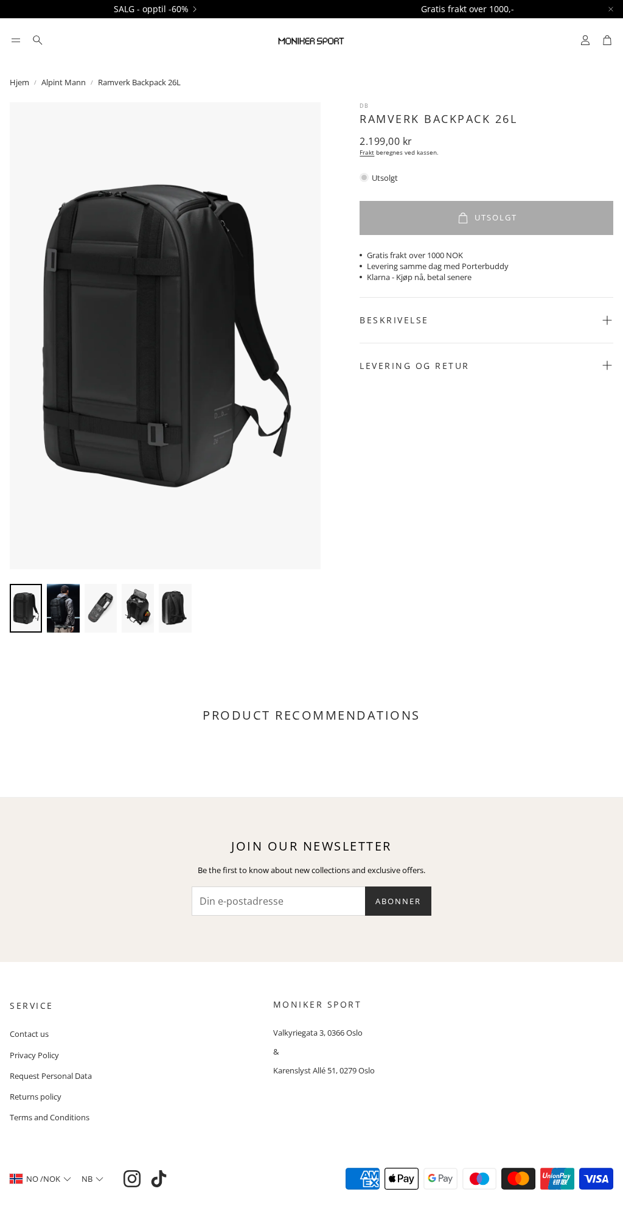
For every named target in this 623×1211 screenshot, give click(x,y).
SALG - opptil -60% (151, 9)
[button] (16, 40)
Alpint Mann (63, 82)
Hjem (19, 82)
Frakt (367, 152)
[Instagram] (132, 1178)
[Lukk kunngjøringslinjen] (611, 9)
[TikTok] (158, 1178)
